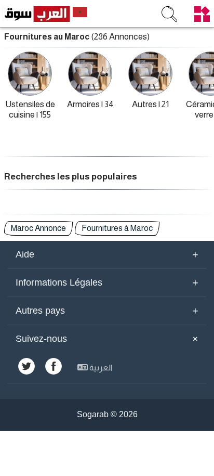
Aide (107, 254)
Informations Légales (107, 282)
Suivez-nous (109, 338)
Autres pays (107, 310)
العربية (100, 367)
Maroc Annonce (38, 228)
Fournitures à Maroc (117, 228)
